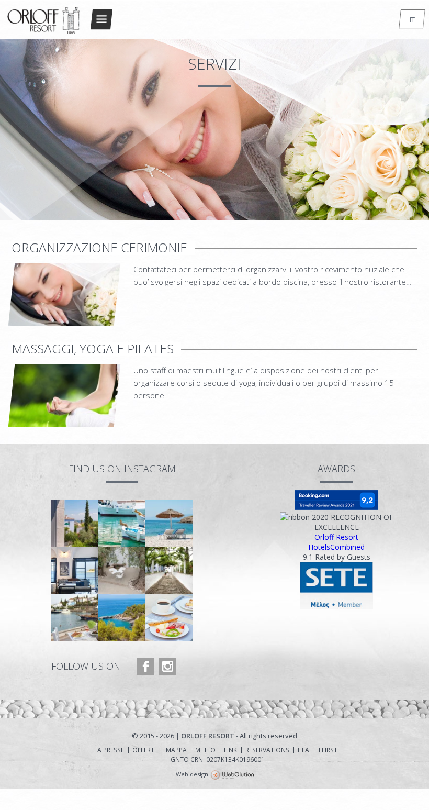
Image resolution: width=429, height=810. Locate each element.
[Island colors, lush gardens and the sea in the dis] (74, 523)
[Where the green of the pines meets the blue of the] (121, 617)
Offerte (144, 750)
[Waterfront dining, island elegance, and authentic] (74, 617)
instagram (167, 666)
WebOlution (232, 775)
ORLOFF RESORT (44, 24)
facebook (145, 666)
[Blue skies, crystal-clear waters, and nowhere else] (169, 523)
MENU (101, 19)
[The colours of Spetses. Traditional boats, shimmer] (121, 523)
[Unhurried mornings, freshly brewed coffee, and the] (169, 617)
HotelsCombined (336, 547)
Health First (317, 750)
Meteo (205, 750)
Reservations (267, 750)
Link (230, 750)
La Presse (109, 750)
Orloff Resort (336, 537)
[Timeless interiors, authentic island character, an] (74, 570)
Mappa (176, 750)
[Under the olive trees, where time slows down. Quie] (121, 570)
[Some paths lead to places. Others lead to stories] (169, 570)
